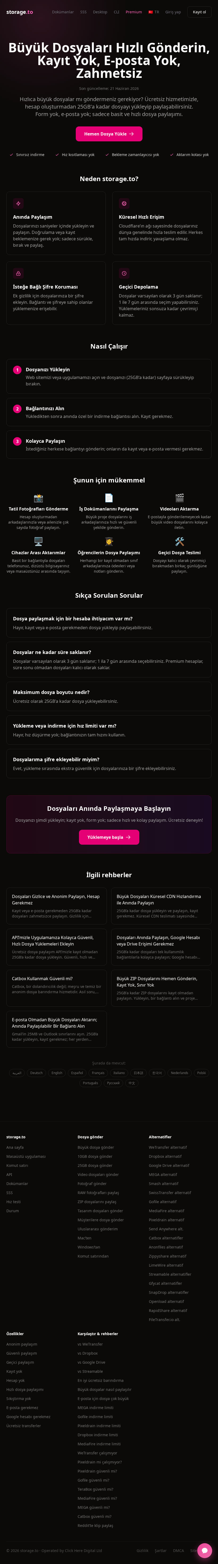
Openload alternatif (166, 1301)
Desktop (100, 11)
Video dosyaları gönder (98, 1174)
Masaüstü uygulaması (26, 1156)
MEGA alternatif (163, 1174)
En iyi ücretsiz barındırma (101, 1380)
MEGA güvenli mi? (94, 1507)
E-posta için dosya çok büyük (103, 1398)
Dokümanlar (63, 11)
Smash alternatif (163, 1183)
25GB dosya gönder (95, 1165)
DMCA (178, 1550)
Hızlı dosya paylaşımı (25, 1389)
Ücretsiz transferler (23, 1425)
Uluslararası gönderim (98, 1228)
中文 (132, 1083)
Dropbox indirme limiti (98, 1434)
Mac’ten (84, 1237)
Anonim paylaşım (21, 1344)
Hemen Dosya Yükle (105, 134)
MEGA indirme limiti (96, 1407)
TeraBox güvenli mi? (95, 1489)
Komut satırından (93, 1256)
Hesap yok (15, 1380)
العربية (16, 1073)
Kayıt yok (14, 1371)
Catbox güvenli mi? (94, 1516)
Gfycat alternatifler (165, 1283)
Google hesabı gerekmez (28, 1416)
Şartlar (161, 1550)
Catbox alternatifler (166, 1237)
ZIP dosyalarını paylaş (97, 1201)
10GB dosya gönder (95, 1156)
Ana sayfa (15, 1147)
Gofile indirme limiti (95, 1416)
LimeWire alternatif (166, 1265)
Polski (201, 1073)
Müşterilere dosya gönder (101, 1219)
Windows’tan (89, 1247)
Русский (113, 1083)
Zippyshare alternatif (167, 1256)
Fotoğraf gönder (92, 1183)
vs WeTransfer (90, 1344)
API (9, 1174)
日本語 (138, 1073)
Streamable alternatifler (170, 1274)
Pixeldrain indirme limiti (99, 1425)
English (57, 1073)
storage (19, 11)
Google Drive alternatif (169, 1165)
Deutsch (36, 1073)
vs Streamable (90, 1371)
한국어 (157, 1073)
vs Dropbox (88, 1353)
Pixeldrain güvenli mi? (97, 1471)
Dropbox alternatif (165, 1156)
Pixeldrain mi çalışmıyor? (100, 1462)
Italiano (119, 1073)
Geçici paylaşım (20, 1362)
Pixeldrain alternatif (166, 1219)
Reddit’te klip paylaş (95, 1525)
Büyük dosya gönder (96, 1147)
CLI (116, 11)
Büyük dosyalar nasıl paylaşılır (105, 1389)
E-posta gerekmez (22, 1407)
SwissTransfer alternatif (170, 1192)
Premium (134, 11)
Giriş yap (173, 11)
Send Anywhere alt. (166, 1228)
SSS (83, 11)
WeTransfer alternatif (168, 1147)
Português (90, 1083)
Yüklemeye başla (105, 837)
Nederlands (179, 1073)
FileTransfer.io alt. (164, 1319)
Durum (12, 1210)
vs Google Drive (91, 1362)
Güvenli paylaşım (21, 1353)
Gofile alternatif (163, 1201)
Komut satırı (17, 1165)
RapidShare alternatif (168, 1310)
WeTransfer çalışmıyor (97, 1452)
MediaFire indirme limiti (99, 1443)
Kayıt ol (199, 11)
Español (77, 1073)
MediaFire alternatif (166, 1210)
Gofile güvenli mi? (93, 1480)
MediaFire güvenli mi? (97, 1498)
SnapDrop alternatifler (169, 1292)
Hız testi (13, 1201)
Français (98, 1073)
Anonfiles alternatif (166, 1247)
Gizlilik (142, 1550)
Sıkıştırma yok (18, 1398)
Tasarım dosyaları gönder (100, 1210)
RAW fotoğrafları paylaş (98, 1192)
